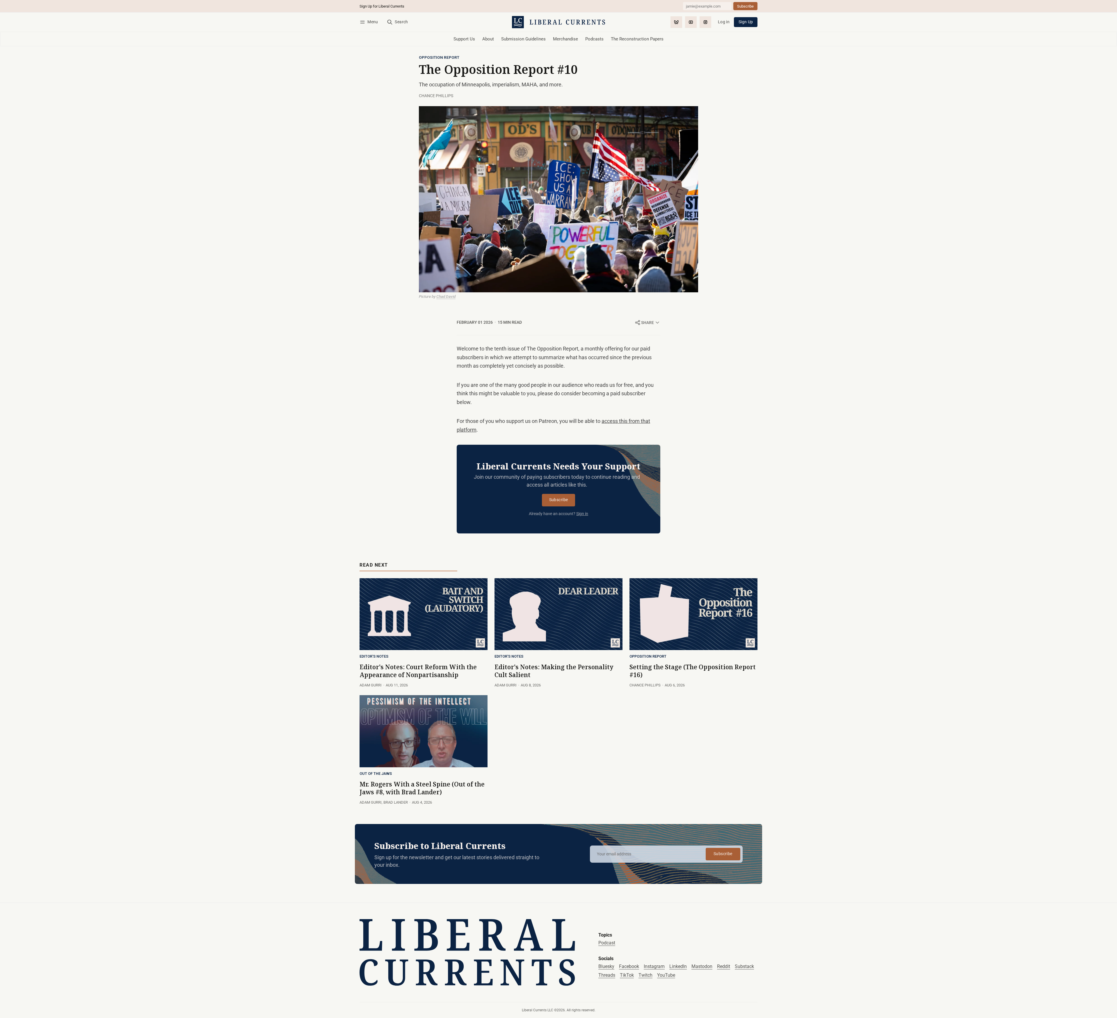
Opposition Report (439, 58)
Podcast (606, 943)
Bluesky (606, 966)
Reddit (723, 966)
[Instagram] (705, 22)
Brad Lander (395, 802)
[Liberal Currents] (467, 952)
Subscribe (558, 499)
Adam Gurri (371, 685)
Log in (724, 21)
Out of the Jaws (376, 774)
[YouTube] (691, 22)
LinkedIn (678, 966)
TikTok (627, 975)
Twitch (645, 975)
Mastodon (701, 966)
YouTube (666, 975)
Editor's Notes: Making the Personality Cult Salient (554, 671)
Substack (744, 966)
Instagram (654, 966)
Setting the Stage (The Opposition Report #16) (692, 671)
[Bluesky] (676, 22)
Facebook (629, 966)
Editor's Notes (374, 657)
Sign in (582, 513)
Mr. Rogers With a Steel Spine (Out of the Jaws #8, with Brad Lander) (422, 788)
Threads (606, 975)
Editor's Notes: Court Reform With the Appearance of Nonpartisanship (418, 671)
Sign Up (746, 21)
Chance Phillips (436, 95)
